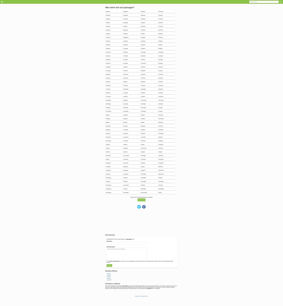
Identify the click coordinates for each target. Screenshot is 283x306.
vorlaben (143, 59)
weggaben (126, 37)
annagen (160, 111)
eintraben (143, 140)
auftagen (160, 37)
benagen (125, 118)
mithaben (125, 18)
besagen (143, 118)
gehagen (143, 126)
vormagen (108, 96)
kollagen (125, 81)
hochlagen (143, 111)
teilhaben (160, 166)
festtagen (160, 115)
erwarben (143, 78)
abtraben (160, 67)
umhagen (160, 185)
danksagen (161, 118)
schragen (125, 55)
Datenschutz (144, 296)
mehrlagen (161, 133)
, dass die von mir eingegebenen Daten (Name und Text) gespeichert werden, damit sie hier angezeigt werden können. (140, 262)
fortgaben (160, 144)
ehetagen (143, 26)
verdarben (125, 159)
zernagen (108, 81)
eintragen (160, 126)
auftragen (160, 103)
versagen (143, 30)
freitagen (143, 133)
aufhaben (160, 81)
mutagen (125, 115)
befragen (125, 52)
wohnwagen (126, 155)
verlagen (108, 33)
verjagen (143, 22)
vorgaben (108, 59)
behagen (125, 126)
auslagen (143, 37)
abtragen (125, 44)
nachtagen (126, 111)
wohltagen (143, 155)
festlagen (108, 118)
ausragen (125, 59)
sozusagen (161, 181)
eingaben (160, 22)
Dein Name (109, 241)
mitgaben (108, 18)
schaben (125, 188)
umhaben (108, 174)
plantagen (125, 107)
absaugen (109, 279)
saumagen (143, 52)
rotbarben (160, 155)
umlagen (143, 185)
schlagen (143, 48)
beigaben (160, 89)
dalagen (108, 115)
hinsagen (160, 15)
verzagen (160, 26)
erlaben (143, 144)
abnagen (108, 181)
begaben (160, 137)
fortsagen (108, 126)
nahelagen (108, 103)
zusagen (143, 151)
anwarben (160, 74)
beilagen (160, 48)
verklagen (108, 166)
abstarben (108, 137)
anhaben (108, 151)
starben (108, 159)
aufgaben (143, 70)
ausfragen (160, 96)
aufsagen (125, 41)
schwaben (108, 52)
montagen (160, 85)
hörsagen (108, 107)
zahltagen (108, 155)
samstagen (108, 177)
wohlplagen (161, 188)
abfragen (108, 41)
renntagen (143, 103)
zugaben (125, 177)
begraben (108, 92)
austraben (143, 137)
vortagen (125, 85)
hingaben (143, 11)
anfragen (108, 48)
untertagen (126, 192)
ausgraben (126, 137)
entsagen (143, 85)
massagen (108, 70)
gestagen (108, 74)
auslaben (125, 96)
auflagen (160, 41)
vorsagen (125, 92)
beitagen (160, 33)
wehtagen (108, 67)
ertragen (160, 70)
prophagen (108, 100)
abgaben (143, 163)
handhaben (143, 148)
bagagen (143, 129)
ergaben (108, 144)
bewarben (125, 78)
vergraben (125, 174)
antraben (125, 70)
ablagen (160, 177)
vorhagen (160, 92)
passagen (125, 22)
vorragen (108, 89)
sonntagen (108, 170)
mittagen (143, 92)
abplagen (108, 44)
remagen (108, 133)
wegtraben (161, 174)
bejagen (143, 115)
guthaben (160, 30)
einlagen (125, 26)
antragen (143, 44)
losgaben (143, 15)
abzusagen (143, 181)
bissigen (109, 276)
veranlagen (108, 192)
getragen (143, 81)
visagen (108, 148)
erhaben (125, 144)
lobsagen (160, 63)
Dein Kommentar (111, 246)
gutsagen (160, 78)
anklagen (160, 59)
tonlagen (108, 22)
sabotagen (143, 177)
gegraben (125, 30)
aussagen (160, 55)
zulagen (160, 151)
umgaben (143, 170)
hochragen (143, 107)
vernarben (143, 159)
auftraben (160, 148)
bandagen (160, 52)
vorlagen (143, 96)
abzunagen (126, 185)
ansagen (160, 107)
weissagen (108, 163)
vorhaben (143, 67)
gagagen (108, 129)
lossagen (125, 67)
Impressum (137, 296)
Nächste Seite (141, 199)
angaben (125, 151)
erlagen (143, 122)
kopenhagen (144, 192)
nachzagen (161, 100)
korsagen (125, 63)
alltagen (160, 44)
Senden (109, 265)
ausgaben (108, 85)
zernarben (125, 163)
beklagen (143, 18)
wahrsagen (108, 140)
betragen (125, 15)
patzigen (109, 278)
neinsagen (125, 103)
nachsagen (108, 111)
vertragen (125, 133)
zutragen (108, 78)
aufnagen (143, 41)
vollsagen (160, 140)
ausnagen (125, 48)
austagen (108, 55)
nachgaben (108, 188)
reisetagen (143, 188)
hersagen (143, 74)
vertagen (108, 30)
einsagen (108, 11)
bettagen (108, 15)
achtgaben (161, 163)
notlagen (125, 33)
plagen (160, 192)
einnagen (108, 26)
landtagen (160, 129)
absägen (109, 275)
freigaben (125, 148)
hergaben (125, 11)
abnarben (108, 63)
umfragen (160, 18)
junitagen (125, 100)
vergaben (143, 55)
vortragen (125, 140)
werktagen (161, 159)
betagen (125, 122)
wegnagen (125, 89)
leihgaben (125, 166)
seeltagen (125, 170)
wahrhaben (161, 170)
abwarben (125, 74)
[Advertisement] (141, 222)
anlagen (143, 166)
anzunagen (143, 100)
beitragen (160, 122)
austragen (125, 129)
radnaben (108, 37)
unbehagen (108, 185)
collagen (143, 33)
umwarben (143, 63)
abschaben (143, 174)
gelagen (108, 122)
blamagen (160, 11)
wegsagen (143, 89)
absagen (125, 181)
